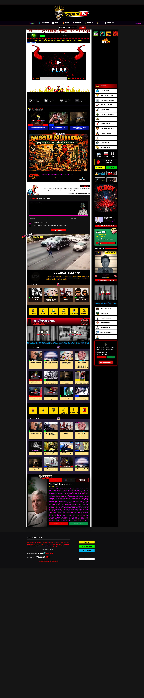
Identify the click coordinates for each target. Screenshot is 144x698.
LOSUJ (112, 167)
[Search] (32, 23)
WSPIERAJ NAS (87, 546)
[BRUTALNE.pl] (72, 13)
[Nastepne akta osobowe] (115, 275)
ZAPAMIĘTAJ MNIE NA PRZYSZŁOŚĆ (39, 222)
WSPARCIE (101, 167)
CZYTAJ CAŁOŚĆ (58, 524)
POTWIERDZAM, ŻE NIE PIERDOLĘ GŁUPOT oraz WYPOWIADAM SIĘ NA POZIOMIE (49, 225)
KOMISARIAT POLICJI (32, 42)
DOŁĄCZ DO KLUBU (106, 362)
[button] (42, 333)
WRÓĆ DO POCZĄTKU (87, 559)
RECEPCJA (87, 542)
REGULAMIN (87, 550)
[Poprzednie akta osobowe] (96, 275)
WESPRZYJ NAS (106, 243)
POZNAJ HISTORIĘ (78, 524)
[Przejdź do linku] (58, 252)
